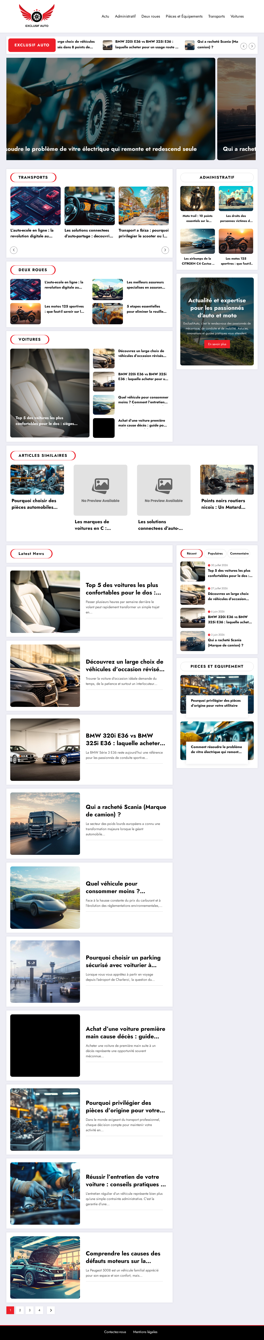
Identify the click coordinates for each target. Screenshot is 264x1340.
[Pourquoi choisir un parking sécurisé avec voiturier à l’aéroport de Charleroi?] (45, 971)
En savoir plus (217, 344)
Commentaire (239, 553)
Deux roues (150, 16)
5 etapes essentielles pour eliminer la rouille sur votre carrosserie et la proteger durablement (146, 309)
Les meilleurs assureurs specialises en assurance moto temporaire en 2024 (146, 285)
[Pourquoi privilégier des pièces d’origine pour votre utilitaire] (131, 109)
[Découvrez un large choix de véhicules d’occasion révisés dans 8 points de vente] (45, 675)
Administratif (125, 16)
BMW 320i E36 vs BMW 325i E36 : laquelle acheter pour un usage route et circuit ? (91, 44)
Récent (192, 553)
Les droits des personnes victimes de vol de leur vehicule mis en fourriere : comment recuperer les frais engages (236, 219)
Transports (216, 16)
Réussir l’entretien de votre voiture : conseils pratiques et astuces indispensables (126, 1181)
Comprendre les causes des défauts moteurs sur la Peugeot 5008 (123, 1258)
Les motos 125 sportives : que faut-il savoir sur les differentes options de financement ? (64, 309)
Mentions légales (145, 1331)
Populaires (215, 553)
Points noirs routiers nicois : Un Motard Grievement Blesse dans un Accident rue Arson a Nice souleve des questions (224, 504)
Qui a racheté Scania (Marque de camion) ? (169, 44)
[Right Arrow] (252, 46)
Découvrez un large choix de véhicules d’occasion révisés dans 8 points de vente (141, 354)
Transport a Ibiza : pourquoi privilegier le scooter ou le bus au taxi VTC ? (144, 234)
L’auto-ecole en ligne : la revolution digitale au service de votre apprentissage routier (32, 234)
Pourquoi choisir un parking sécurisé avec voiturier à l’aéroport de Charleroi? (123, 962)
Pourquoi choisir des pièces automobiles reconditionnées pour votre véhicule (35, 504)
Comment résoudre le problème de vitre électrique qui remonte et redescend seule (216, 749)
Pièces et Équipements (184, 16)
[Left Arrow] (244, 46)
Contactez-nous (115, 1331)
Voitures (237, 16)
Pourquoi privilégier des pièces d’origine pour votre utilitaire (94, 149)
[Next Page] (51, 1310)
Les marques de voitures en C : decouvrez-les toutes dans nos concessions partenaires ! (98, 525)
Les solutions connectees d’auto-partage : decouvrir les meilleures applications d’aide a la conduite (88, 234)
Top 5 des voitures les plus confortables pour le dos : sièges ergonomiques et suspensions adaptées (45, 421)
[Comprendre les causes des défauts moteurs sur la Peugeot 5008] (45, 1267)
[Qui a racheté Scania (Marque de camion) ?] (45, 823)
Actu (105, 16)
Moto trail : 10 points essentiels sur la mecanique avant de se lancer (197, 219)
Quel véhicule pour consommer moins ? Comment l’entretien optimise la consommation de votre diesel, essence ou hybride (143, 400)
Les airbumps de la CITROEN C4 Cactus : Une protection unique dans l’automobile (197, 261)
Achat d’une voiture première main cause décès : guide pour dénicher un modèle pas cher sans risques (142, 423)
